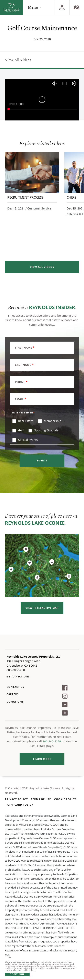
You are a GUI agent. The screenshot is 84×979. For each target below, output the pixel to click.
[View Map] (62, 7)
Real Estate (25, 421)
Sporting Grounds (46, 430)
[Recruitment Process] (32, 172)
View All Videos (18, 60)
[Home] (11, 7)
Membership (52, 421)
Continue (17, 974)
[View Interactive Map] (42, 565)
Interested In (22, 412)
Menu (33, 7)
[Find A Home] (76, 7)
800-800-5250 (52, 741)
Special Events (27, 440)
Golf (20, 430)
